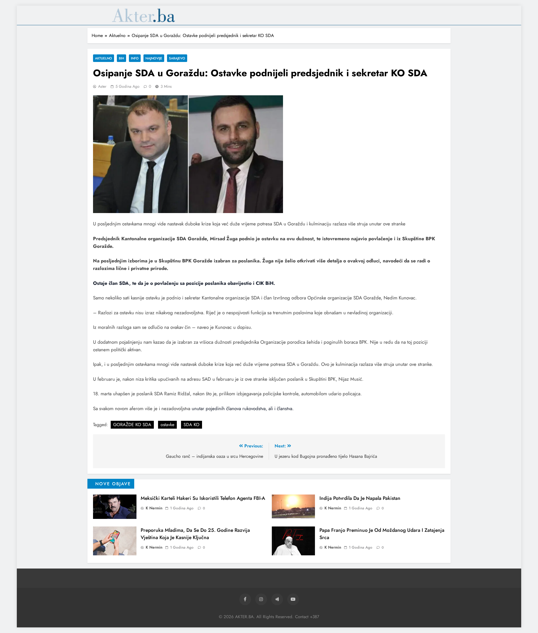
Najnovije (153, 58)
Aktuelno (103, 58)
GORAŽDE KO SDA (132, 424)
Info (135, 58)
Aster (102, 86)
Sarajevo (177, 58)
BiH (121, 58)
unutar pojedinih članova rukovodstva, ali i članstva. (243, 408)
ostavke (167, 424)
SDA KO (192, 424)
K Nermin (154, 508)
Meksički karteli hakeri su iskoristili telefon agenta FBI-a (203, 498)
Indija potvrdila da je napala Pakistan (359, 498)
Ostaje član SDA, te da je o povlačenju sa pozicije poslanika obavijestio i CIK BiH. (184, 283)
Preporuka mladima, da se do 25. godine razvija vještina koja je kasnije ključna (195, 533)
